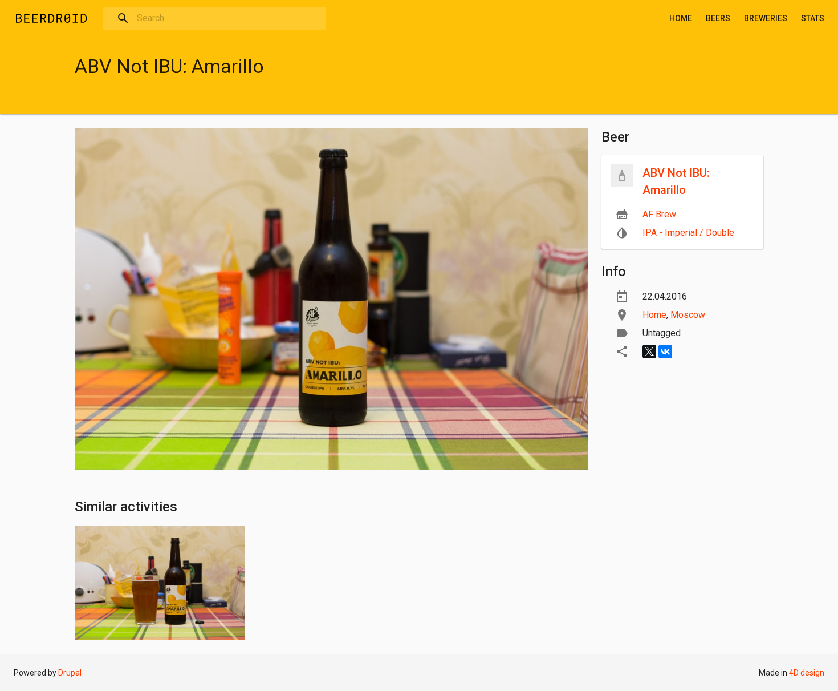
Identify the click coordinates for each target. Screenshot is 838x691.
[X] (649, 351)
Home (680, 18)
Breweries (765, 18)
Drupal (70, 672)
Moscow (687, 314)
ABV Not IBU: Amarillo (676, 181)
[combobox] (214, 18)
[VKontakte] (665, 351)
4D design (806, 672)
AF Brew (659, 214)
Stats (812, 18)
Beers (718, 18)
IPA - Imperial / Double (688, 232)
